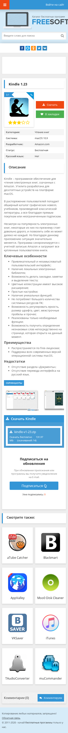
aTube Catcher (17, 558)
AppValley (18, 598)
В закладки (52, 114)
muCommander (50, 678)
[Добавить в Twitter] (39, 48)
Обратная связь (11, 718)
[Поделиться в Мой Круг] (28, 48)
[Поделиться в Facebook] (22, 48)
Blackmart (50, 558)
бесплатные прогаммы (39, 722)
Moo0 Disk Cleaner (50, 598)
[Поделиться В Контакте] (44, 48)
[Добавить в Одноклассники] (33, 48)
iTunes (50, 638)
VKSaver (17, 638)
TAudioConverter (17, 678)
